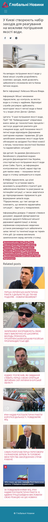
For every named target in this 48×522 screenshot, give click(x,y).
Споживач (8, 248)
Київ (26, 242)
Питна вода (18, 250)
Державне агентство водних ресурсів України (22, 256)
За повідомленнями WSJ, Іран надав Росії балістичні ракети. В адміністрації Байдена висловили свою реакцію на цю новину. (23, 493)
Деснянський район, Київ (13, 242)
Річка (25, 253)
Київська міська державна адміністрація (20, 245)
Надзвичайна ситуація (12, 253)
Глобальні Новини (26, 4)
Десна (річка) (30, 250)
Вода (31, 242)
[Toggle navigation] (5, 11)
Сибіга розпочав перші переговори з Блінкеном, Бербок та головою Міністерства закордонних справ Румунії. (23, 456)
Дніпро (15, 248)
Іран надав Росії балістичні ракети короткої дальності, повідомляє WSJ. (23, 417)
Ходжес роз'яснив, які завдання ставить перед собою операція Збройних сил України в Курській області (22, 379)
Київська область (27, 248)
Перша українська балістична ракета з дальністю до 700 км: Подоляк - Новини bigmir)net (21, 294)
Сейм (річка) (33, 253)
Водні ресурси (9, 258)
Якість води (8, 250)
